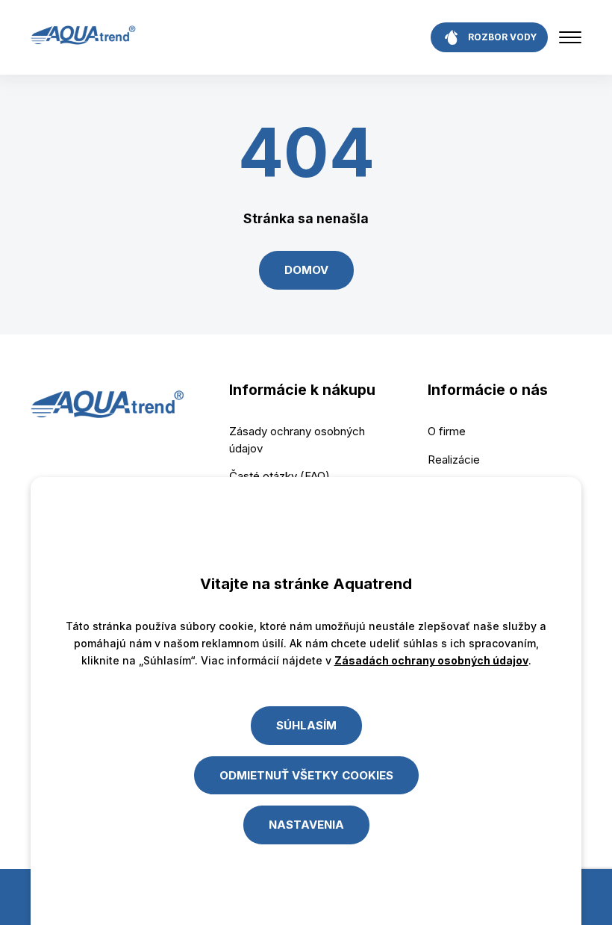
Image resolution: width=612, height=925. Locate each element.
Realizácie (454, 459)
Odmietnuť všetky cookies (306, 775)
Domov (306, 270)
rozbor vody (502, 37)
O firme (447, 431)
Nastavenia (306, 824)
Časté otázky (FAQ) (279, 476)
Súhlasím (306, 725)
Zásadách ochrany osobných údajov (431, 660)
